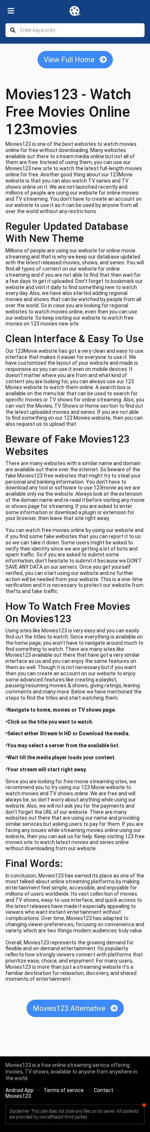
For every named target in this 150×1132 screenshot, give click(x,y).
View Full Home (70, 59)
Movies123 (18, 1096)
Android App (19, 1090)
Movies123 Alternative (70, 1008)
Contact (103, 1090)
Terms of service (64, 1090)
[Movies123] (75, 10)
